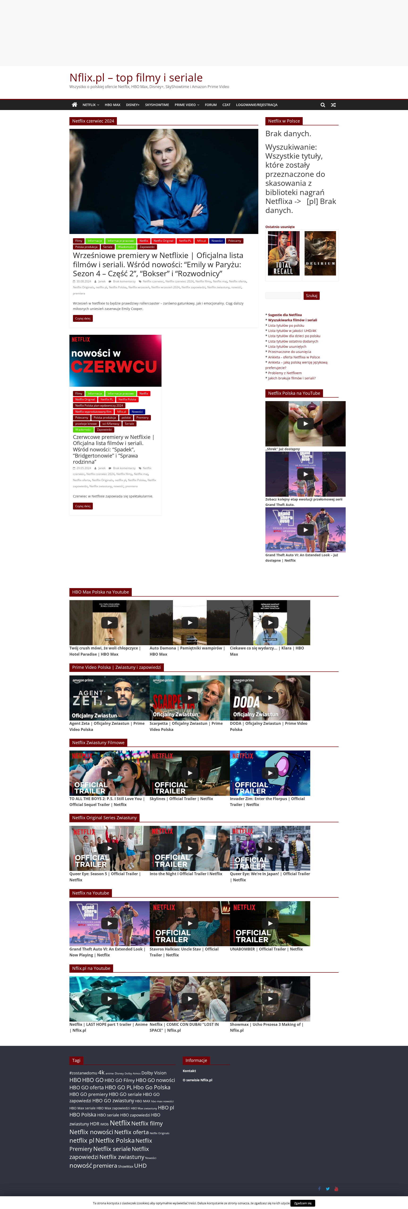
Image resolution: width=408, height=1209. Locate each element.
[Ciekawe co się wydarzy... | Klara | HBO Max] (270, 622)
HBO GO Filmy (120, 1080)
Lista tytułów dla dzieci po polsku (294, 336)
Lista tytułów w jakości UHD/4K (292, 330)
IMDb (104, 1124)
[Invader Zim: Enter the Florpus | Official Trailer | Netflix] (270, 773)
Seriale (107, 247)
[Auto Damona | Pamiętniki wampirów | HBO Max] (190, 622)
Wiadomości (126, 247)
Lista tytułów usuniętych (287, 346)
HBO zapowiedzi (135, 1115)
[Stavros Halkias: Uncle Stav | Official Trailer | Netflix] (190, 923)
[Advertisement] (204, 33)
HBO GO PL (118, 1087)
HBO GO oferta (86, 1087)
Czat (226, 104)
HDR (94, 1124)
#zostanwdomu (83, 1073)
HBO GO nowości (155, 1080)
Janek (102, 281)
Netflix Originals (83, 287)
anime (110, 1073)
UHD (140, 1165)
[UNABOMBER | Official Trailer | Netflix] (270, 923)
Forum (211, 104)
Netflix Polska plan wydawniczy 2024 (99, 405)
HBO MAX (112, 104)
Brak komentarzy (124, 281)
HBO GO (93, 1080)
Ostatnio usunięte (280, 227)
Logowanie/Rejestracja (256, 104)
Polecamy (234, 241)
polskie (126, 418)
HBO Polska (82, 1114)
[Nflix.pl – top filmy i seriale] (74, 105)
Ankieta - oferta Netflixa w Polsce (294, 357)
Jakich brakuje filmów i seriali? (292, 378)
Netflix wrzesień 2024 (165, 287)
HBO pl (166, 1107)
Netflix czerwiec (153, 281)
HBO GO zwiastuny (113, 1100)
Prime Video (185, 104)
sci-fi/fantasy (110, 424)
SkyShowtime (157, 104)
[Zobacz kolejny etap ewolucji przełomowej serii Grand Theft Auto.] (305, 474)
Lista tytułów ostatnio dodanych (293, 341)
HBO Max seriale (82, 1108)
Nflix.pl (201, 241)
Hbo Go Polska (151, 1087)
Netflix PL (185, 241)
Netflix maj (220, 281)
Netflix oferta (237, 281)
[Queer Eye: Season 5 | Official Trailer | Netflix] (109, 848)
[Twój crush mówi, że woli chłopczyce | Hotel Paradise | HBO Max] (109, 622)
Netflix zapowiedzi (193, 287)
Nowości (217, 241)
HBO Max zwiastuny (144, 1108)
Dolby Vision (153, 1073)
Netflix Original (163, 241)
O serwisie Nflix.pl (197, 1080)
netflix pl (101, 287)
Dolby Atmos (132, 1073)
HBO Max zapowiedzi (113, 1108)
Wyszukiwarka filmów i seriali (292, 320)
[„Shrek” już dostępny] (305, 423)
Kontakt (189, 1071)
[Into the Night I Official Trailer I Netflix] (190, 848)
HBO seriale (108, 1115)
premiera (79, 293)
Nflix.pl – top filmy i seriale (136, 77)
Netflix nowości (91, 1132)
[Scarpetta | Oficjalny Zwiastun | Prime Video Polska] (190, 698)
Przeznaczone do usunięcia (289, 351)
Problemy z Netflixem (285, 373)
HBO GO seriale (125, 1094)
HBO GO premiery (88, 1094)
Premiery (142, 418)
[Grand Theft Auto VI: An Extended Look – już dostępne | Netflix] (305, 529)
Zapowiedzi (147, 247)
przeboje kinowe (86, 424)
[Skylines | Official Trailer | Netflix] (190, 773)
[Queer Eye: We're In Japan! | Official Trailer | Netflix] (270, 848)
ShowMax (125, 1166)
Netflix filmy (203, 281)
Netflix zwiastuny (218, 287)
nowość (236, 287)
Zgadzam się (302, 1203)
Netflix (89, 104)
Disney (119, 1073)
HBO (75, 1080)
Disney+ (133, 104)
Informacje (95, 241)
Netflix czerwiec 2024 (180, 281)
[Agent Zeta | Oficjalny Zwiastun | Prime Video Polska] (109, 698)
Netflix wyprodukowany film (93, 412)
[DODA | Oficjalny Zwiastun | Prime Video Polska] (270, 698)
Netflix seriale (112, 1149)
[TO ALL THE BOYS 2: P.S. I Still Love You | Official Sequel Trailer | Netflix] (109, 773)
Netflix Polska (118, 287)
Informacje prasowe (121, 241)
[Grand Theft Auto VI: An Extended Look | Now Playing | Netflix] (109, 923)
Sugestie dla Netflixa (285, 315)
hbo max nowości (162, 1101)
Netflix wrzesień (138, 287)
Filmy (78, 241)
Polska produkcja (86, 247)
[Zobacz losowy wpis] (333, 105)
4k (101, 1072)
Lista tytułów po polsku (286, 325)
